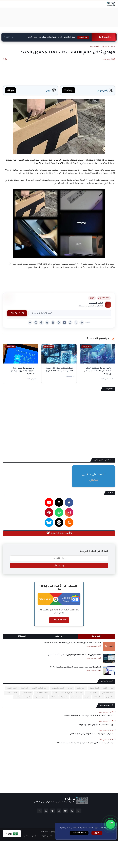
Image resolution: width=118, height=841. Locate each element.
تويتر (15, 693)
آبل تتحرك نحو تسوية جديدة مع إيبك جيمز (96, 725)
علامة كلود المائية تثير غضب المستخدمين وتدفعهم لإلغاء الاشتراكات (72, 643)
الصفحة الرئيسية (108, 47)
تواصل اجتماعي (27, 693)
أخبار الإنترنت (81, 688)
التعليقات (22, 636)
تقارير (55, 693)
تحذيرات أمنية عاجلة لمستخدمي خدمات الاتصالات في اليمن (88, 716)
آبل (112, 688)
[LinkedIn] (64, 322)
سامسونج (109, 697)
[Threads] (41, 322)
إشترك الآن (59, 565)
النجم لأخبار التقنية (51, 832)
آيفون (105, 688)
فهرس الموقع (46, 836)
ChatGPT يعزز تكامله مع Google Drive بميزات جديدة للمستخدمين (74, 655)
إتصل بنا (25, 836)
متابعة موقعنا (59, 620)
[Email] (30, 322)
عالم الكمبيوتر (95, 47)
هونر (36, 697)
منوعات (53, 697)
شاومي (87, 697)
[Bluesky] (47, 322)
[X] (76, 322)
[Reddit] (53, 322)
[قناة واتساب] (110, 824)
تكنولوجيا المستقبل (42, 693)
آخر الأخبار (59, 636)
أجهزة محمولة (94, 688)
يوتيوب (17, 697)
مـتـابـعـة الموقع (59, 533)
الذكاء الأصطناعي (107, 693)
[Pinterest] (58, 322)
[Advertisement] (62, 17)
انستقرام (79, 693)
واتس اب (27, 697)
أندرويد (70, 688)
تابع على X (68, 90)
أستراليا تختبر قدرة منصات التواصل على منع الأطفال (56, 37)
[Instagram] (35, 322)
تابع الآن (10, 90)
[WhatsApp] (70, 322)
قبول (96, 833)
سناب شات (98, 697)
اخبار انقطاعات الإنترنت (39, 688)
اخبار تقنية (24, 688)
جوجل (8, 693)
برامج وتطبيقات (66, 693)
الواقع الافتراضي (91, 693)
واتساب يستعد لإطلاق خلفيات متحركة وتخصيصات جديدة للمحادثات (85, 743)
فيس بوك (63, 697)
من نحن (34, 836)
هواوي (92, 298)
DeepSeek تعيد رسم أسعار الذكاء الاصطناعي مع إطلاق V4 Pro (75, 667)
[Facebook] (81, 322)
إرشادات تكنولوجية (58, 688)
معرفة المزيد (79, 833)
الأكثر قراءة (96, 636)
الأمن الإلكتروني (12, 688)
